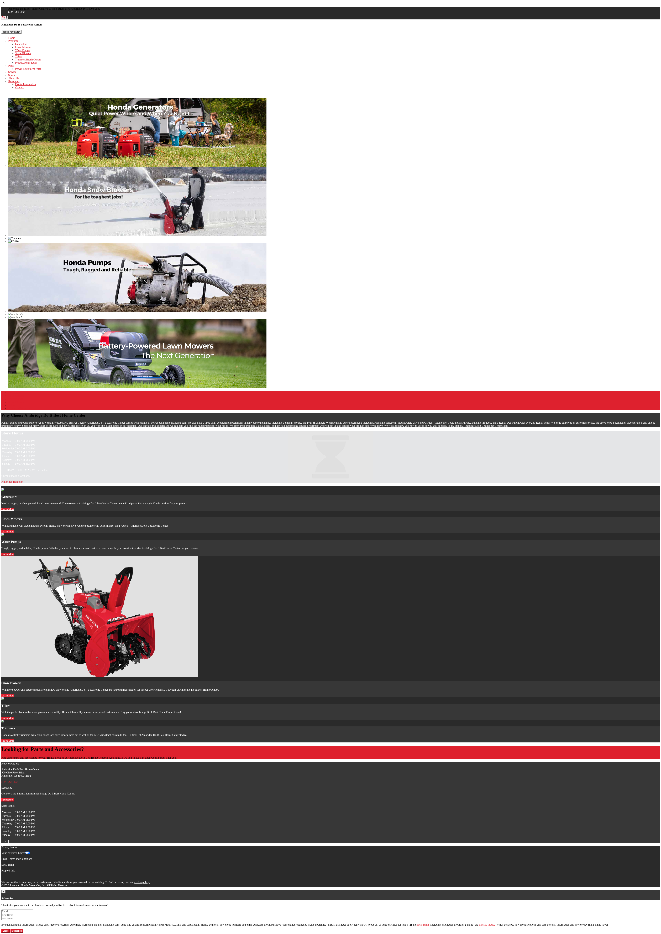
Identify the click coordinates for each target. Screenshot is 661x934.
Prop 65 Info (8, 870)
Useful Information (25, 84)
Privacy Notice (9, 847)
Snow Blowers (23, 53)
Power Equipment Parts (28, 68)
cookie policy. (142, 882)
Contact (19, 87)
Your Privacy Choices (13, 852)
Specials (12, 75)
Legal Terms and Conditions (16, 858)
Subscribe (8, 799)
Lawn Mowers (23, 47)
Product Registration (26, 62)
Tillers (18, 56)
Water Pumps (22, 50)
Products (13, 40)
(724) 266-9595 (16, 11)
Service (12, 71)
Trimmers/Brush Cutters (28, 59)
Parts (11, 65)
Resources (13, 81)
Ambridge (7, 481)
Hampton (18, 481)
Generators (21, 44)
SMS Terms (7, 864)
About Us (13, 78)
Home (11, 37)
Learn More (7, 509)
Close (5, 931)
